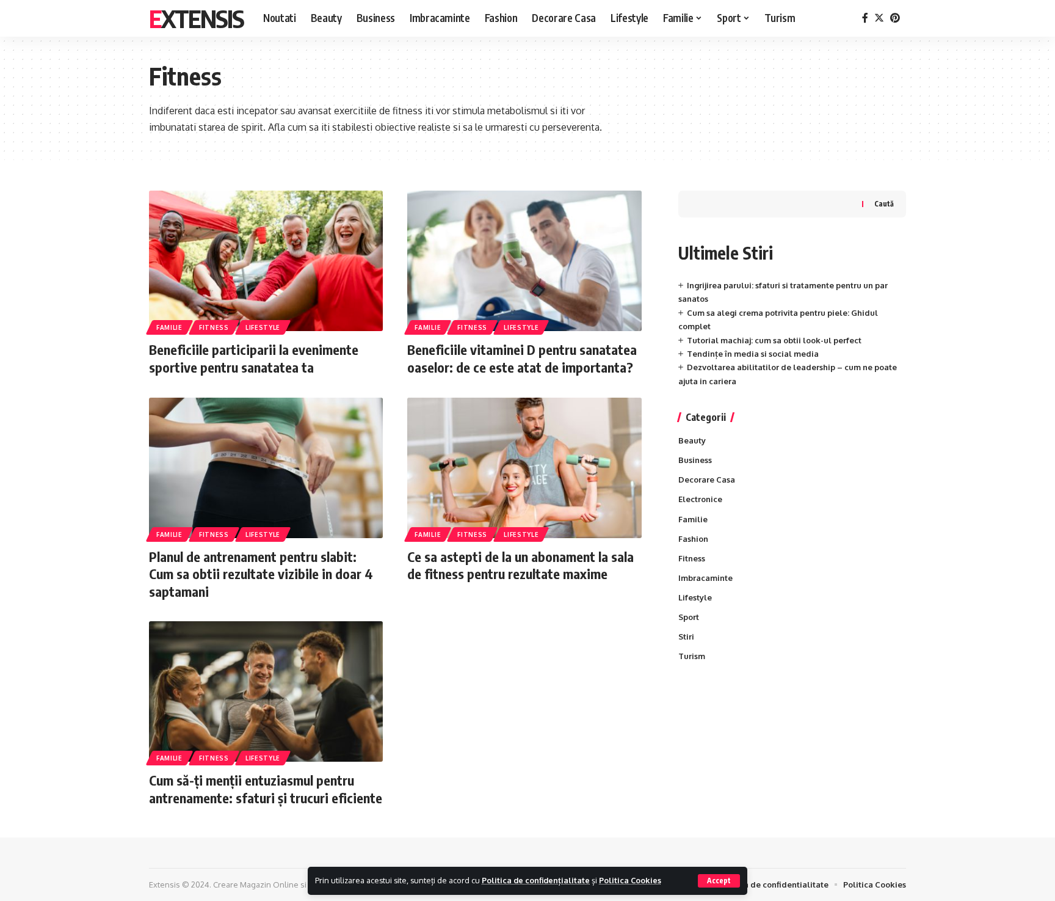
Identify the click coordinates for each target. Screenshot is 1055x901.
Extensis (196, 18)
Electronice (700, 500)
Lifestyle (262, 327)
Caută (884, 203)
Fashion (693, 539)
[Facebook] (865, 18)
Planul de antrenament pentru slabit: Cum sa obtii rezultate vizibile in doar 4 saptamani (261, 574)
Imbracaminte (705, 578)
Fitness (214, 327)
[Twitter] (879, 18)
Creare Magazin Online (256, 884)
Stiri (686, 636)
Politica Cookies (630, 880)
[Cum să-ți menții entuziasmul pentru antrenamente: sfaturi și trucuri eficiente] (266, 691)
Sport (688, 617)
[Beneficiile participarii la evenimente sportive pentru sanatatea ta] (266, 261)
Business (695, 460)
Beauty (692, 441)
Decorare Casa (706, 480)
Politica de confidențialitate (536, 880)
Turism (691, 657)
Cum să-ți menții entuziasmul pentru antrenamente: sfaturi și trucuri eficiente (265, 789)
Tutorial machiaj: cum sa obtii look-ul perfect (774, 340)
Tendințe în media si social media (753, 354)
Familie (169, 327)
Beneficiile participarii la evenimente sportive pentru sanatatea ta (253, 358)
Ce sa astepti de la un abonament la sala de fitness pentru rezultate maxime (520, 565)
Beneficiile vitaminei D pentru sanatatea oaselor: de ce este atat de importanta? (522, 358)
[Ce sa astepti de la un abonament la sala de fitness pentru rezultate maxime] (524, 468)
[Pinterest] (895, 18)
